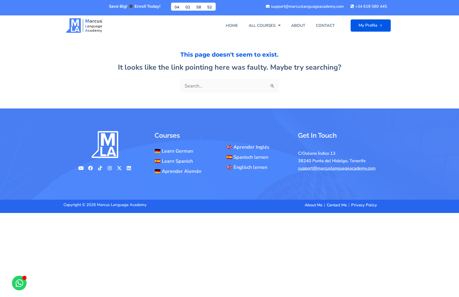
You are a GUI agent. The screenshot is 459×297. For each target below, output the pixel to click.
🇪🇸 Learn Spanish (174, 161)
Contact (325, 25)
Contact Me (337, 205)
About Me (313, 205)
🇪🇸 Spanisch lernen (247, 157)
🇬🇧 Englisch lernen (246, 167)
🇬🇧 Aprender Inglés (247, 147)
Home (232, 25)
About (298, 25)
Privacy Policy (364, 205)
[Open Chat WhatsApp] (19, 283)
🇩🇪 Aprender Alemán (178, 171)
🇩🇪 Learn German (174, 151)
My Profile (368, 25)
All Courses (262, 25)
